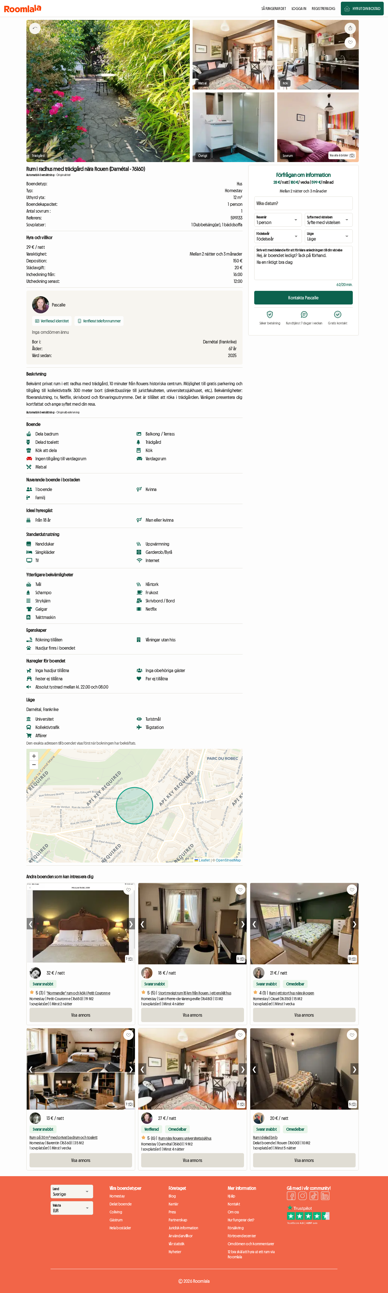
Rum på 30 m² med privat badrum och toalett (63, 1137)
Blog (172, 1196)
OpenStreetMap (228, 859)
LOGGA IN (299, 9)
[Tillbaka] (35, 35)
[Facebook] (291, 1197)
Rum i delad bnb (265, 1137)
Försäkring (236, 1228)
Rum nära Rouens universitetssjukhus (184, 1138)
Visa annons (81, 1015)
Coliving (116, 1212)
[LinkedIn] (325, 1197)
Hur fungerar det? (241, 1220)
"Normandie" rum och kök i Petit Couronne (78, 993)
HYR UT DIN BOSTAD (366, 9)
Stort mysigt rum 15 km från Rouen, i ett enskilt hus (194, 993)
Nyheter (175, 1252)
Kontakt (234, 1204)
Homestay (117, 1196)
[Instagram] (302, 1197)
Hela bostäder (120, 1228)
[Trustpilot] (308, 1223)
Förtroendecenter (242, 1236)
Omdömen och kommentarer (251, 1244)
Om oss (233, 1212)
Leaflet (204, 859)
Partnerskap (178, 1220)
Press (172, 1212)
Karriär (173, 1204)
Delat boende (121, 1204)
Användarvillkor (181, 1236)
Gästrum (116, 1220)
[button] (34, 756)
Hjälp (231, 1196)
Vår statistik (177, 1244)
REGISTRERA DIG (323, 9)
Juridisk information (184, 1228)
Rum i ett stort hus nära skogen (291, 993)
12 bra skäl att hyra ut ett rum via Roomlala (251, 1254)
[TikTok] (314, 1197)
